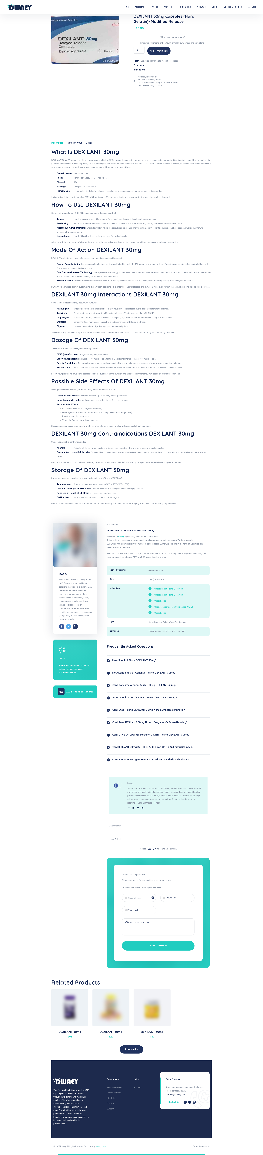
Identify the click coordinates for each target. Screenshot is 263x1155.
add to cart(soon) (159, 51)
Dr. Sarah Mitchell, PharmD (150, 80)
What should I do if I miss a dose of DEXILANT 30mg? (144, 697)
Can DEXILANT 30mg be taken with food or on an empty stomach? (152, 747)
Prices (154, 7)
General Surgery (114, 1093)
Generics (169, 7)
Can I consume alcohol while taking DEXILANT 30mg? (144, 685)
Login (214, 7)
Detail (89, 143)
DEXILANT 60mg (69, 1032)
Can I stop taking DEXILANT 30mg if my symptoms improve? (148, 709)
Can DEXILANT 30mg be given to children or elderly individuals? (150, 759)
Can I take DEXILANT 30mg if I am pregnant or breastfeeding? (150, 722)
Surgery (110, 1109)
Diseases (111, 1103)
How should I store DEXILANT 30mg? (134, 660)
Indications (185, 7)
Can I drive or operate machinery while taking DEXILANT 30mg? (150, 734)
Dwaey (63, 574)
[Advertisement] (131, 109)
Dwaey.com (101, 1146)
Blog (254, 7)
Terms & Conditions (201, 1146)
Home (126, 7)
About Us (137, 1087)
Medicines (140, 7)
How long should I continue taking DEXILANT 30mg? (143, 672)
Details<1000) (75, 143)
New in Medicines (114, 1087)
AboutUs (201, 7)
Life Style (111, 1098)
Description (57, 143)
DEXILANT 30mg (152, 1032)
